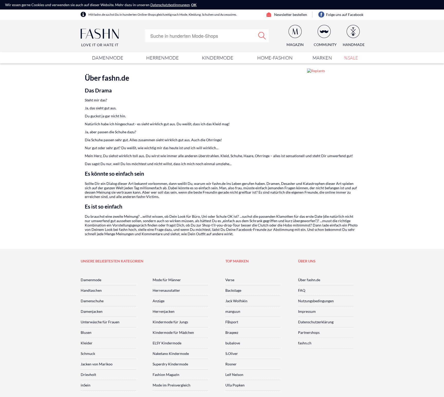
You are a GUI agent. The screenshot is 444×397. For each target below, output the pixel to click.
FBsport (231, 322)
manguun (232, 311)
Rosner (231, 364)
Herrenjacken (163, 311)
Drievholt (88, 374)
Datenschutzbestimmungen (170, 5)
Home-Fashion (275, 58)
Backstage (233, 290)
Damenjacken (92, 311)
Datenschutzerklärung (316, 322)
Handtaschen (91, 290)
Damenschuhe (92, 301)
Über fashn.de (309, 280)
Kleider (86, 343)
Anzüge (158, 301)
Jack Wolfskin (236, 301)
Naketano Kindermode (171, 353)
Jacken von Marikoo (97, 364)
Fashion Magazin (166, 374)
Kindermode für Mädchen (173, 332)
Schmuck (88, 353)
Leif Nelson (234, 374)
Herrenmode (162, 58)
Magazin (295, 44)
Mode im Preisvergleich (171, 385)
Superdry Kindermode (170, 364)
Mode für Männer (167, 280)
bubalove (232, 343)
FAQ (301, 290)
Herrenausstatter (166, 290)
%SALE (351, 58)
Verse (229, 280)
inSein (85, 385)
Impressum (307, 311)
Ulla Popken (235, 385)
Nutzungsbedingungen (316, 301)
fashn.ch (304, 343)
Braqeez (231, 332)
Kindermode (217, 58)
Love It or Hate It (99, 45)
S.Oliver (231, 353)
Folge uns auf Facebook (344, 14)
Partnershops (309, 332)
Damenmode (107, 58)
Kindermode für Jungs (170, 322)
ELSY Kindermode (167, 343)
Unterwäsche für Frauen (100, 322)
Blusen (86, 332)
